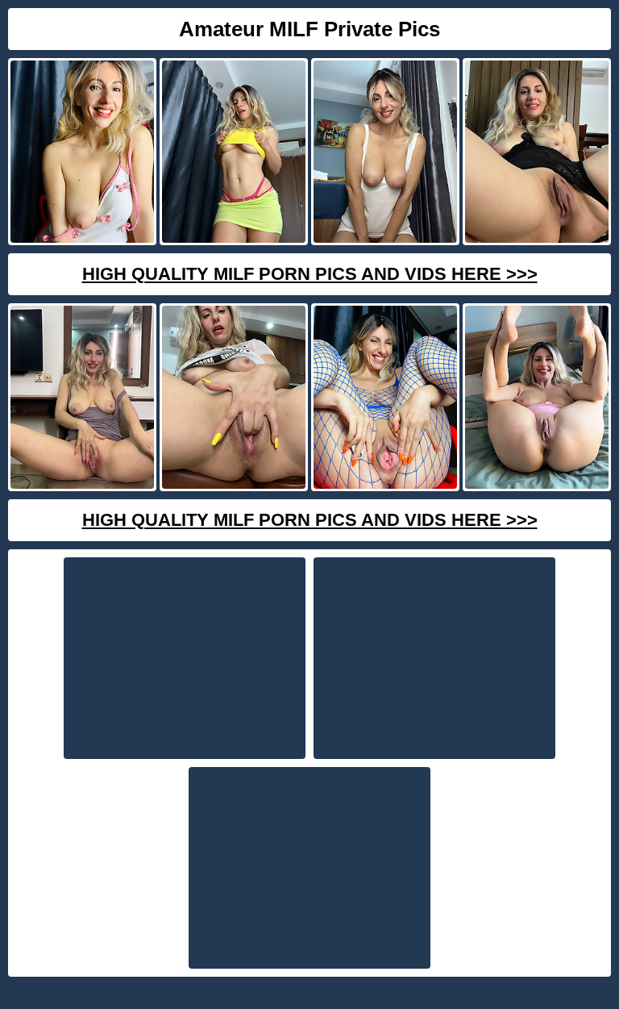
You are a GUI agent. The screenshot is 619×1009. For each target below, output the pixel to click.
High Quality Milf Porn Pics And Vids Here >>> (310, 274)
